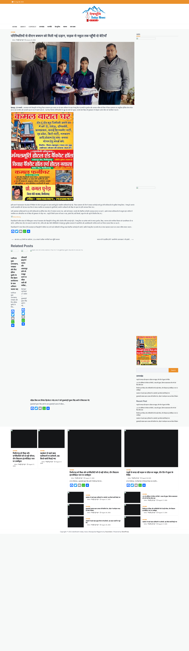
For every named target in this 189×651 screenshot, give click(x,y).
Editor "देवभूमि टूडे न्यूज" (18, 40)
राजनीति (49, 26)
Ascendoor (108, 531)
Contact (32, 26)
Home (14, 26)
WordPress (125, 531)
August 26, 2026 (105, 512)
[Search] (176, 26)
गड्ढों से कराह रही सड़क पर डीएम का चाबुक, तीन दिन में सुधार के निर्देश (153, 379)
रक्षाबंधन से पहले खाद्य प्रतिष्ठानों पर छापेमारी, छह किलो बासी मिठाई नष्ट (153, 393)
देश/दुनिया (57, 26)
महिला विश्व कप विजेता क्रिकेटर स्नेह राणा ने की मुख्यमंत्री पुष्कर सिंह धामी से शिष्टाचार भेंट (60, 400)
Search (173, 370)
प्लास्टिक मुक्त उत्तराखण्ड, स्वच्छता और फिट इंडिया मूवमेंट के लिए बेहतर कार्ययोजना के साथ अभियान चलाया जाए (14, 273)
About (23, 26)
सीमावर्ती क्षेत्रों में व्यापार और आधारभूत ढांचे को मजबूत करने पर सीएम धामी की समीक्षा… (24, 271)
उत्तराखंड (41, 26)
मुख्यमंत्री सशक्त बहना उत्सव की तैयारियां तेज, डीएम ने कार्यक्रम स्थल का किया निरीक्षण (157, 396)
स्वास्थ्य (65, 26)
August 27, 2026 (89, 478)
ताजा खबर (73, 26)
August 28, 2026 (146, 478)
